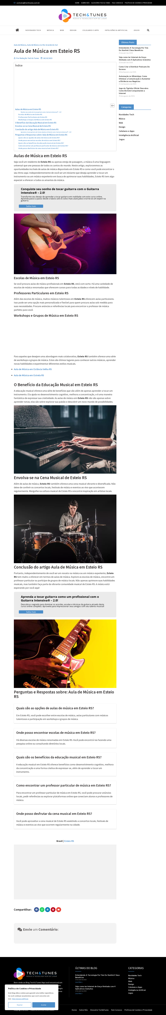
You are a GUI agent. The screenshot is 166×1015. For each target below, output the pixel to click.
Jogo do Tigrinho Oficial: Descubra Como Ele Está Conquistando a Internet (133, 91)
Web (62, 30)
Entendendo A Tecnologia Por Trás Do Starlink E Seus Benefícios (133, 49)
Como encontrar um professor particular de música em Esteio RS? (43, 146)
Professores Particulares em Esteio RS (32, 117)
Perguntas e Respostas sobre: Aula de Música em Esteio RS (41, 134)
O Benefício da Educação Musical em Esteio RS (35, 122)
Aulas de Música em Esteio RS (28, 109)
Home (77, 3)
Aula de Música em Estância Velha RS (33, 369)
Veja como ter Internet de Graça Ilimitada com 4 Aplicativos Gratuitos (135, 58)
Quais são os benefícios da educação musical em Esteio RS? (41, 143)
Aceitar (43, 1005)
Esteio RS (69, 840)
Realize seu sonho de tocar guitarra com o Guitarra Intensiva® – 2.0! (41, 112)
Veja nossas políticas (20, 999)
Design (73, 30)
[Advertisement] (64, 85)
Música (50, 30)
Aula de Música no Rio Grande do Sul (42, 45)
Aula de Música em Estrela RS (29, 375)
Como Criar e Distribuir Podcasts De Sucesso (134, 68)
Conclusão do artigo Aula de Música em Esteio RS (37, 129)
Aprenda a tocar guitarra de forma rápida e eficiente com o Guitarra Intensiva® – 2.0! (46, 132)
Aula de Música (20, 45)
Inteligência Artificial (116, 30)
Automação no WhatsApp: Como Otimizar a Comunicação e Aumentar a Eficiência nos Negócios (134, 79)
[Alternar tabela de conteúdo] (111, 106)
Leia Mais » (79, 982)
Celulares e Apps (91, 30)
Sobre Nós (85, 3)
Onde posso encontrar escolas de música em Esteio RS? (39, 140)
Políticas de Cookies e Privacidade (138, 3)
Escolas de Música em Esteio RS (30, 114)
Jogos (137, 30)
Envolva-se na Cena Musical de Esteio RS (33, 126)
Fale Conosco (117, 3)
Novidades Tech (33, 30)
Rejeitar (20, 1005)
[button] (148, 30)
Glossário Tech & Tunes (100, 3)
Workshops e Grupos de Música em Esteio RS (35, 120)
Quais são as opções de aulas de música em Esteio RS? (39, 138)
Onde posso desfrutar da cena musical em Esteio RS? (38, 148)
